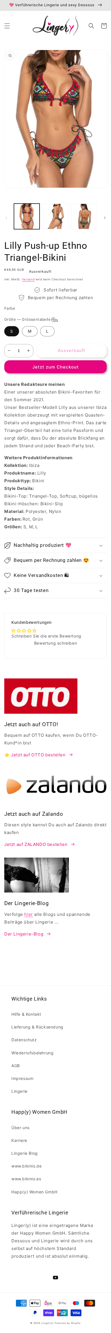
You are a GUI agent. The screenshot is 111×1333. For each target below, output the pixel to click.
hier (28, 914)
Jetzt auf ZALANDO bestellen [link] (35, 844)
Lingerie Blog (24, 1153)
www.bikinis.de (26, 1166)
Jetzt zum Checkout (55, 367)
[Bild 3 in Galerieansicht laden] (84, 216)
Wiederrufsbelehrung (32, 1052)
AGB (15, 1065)
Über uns (20, 1127)
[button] (7, 26)
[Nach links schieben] (6, 218)
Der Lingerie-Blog (23, 934)
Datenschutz (24, 1039)
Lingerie (19, 1091)
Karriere (19, 1140)
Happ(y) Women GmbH (34, 1191)
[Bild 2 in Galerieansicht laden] (55, 216)
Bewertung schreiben (55, 643)
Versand (28, 279)
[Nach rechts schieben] (104, 218)
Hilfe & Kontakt (26, 1014)
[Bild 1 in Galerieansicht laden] (27, 216)
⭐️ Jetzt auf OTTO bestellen (35, 754)
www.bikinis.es (26, 1178)
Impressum (22, 1078)
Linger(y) (48, 1323)
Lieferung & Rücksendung (37, 1026)
